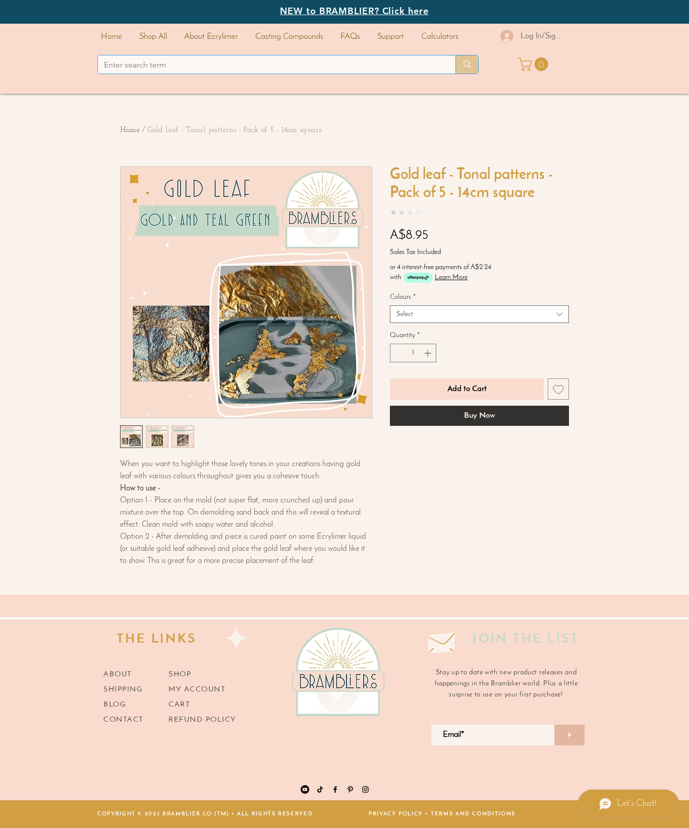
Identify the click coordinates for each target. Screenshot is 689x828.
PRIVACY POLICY (396, 814)
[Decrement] (397, 353)
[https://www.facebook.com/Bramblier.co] (335, 789)
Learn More (451, 277)
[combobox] (479, 314)
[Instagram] (365, 789)
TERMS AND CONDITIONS (473, 814)
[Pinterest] (350, 789)
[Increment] (428, 353)
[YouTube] (305, 789)
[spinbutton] (413, 353)
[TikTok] (320, 789)
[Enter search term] (466, 64)
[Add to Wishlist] (558, 389)
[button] (289, 36)
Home (130, 130)
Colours (403, 297)
